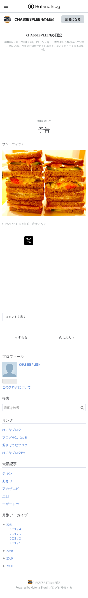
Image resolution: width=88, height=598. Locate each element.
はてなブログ (11, 430)
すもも (21, 337)
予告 (44, 129)
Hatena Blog (39, 587)
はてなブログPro (13, 453)
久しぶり (66, 337)
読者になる (73, 19)
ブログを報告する (60, 587)
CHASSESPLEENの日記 (34, 19)
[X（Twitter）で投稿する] (28, 240)
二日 (5, 496)
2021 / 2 (15, 538)
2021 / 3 (15, 534)
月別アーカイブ (15, 515)
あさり (7, 481)
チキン (7, 473)
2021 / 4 (15, 529)
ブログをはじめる (15, 437)
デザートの (10, 504)
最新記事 (9, 463)
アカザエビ (10, 488)
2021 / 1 (15, 543)
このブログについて (16, 387)
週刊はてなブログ (15, 445)
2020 (9, 551)
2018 (9, 566)
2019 (9, 558)
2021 (9, 525)
